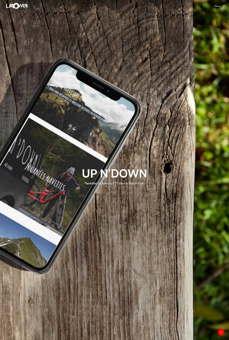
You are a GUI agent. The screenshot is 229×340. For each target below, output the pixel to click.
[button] (219, 6)
